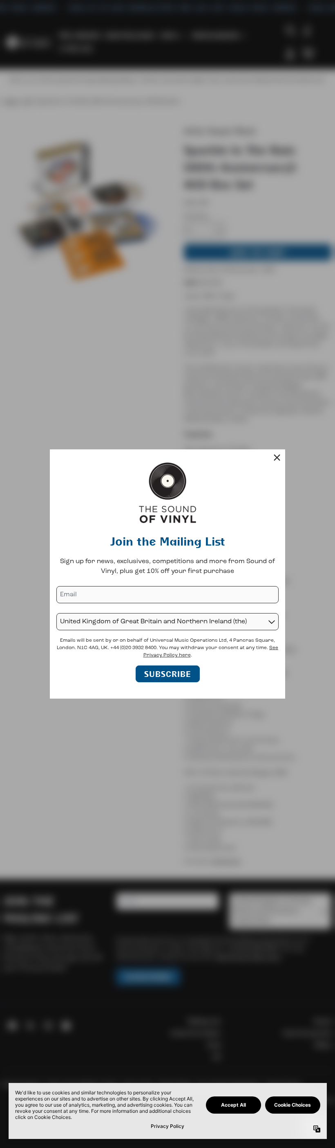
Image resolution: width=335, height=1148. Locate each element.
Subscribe (167, 674)
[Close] (277, 457)
